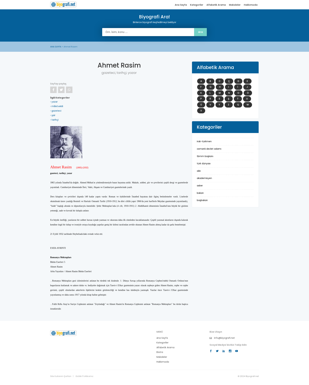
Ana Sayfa (181, 4)
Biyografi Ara (63, 4)
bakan (200, 193)
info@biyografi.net (224, 338)
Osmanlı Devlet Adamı (209, 148)
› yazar (54, 101)
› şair (52, 115)
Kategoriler (196, 4)
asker (200, 185)
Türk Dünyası (204, 163)
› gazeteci (55, 110)
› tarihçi (54, 119)
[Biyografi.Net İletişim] (63, 333)
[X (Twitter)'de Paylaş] (61, 90)
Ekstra (159, 352)
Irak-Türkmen (204, 141)
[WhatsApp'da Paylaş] (69, 90)
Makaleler (235, 4)
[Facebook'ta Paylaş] (53, 90)
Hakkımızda (251, 4)
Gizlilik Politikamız (84, 376)
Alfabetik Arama (216, 4)
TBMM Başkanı (205, 156)
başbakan (202, 200)
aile (199, 171)
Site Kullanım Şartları (60, 376)
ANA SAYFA (55, 46)
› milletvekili (56, 106)
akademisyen (204, 178)
